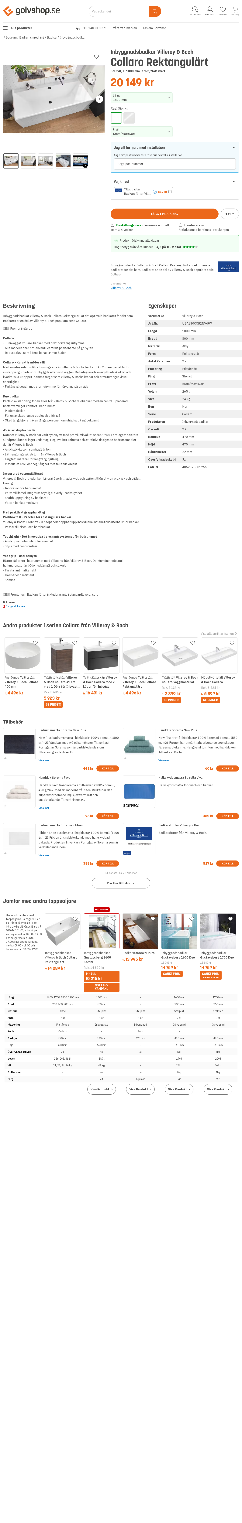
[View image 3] (45, 161)
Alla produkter (21, 28)
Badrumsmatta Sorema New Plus (62, 730)
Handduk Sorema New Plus (177, 730)
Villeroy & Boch (121, 288)
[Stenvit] (116, 118)
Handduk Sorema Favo (55, 777)
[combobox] (142, 98)
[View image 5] (80, 161)
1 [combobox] (228, 214)
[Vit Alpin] (129, 118)
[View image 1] (11, 161)
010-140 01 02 (92, 28)
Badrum (11, 37)
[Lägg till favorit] (96, 57)
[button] (143, 191)
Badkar (52, 37)
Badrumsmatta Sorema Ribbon (61, 825)
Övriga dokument (16, 606)
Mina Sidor (209, 14)
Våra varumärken (125, 28)
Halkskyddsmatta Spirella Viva (180, 777)
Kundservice (195, 14)
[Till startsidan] (31, 11)
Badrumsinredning (31, 37)
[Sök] (155, 11)
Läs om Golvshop (155, 28)
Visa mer (44, 760)
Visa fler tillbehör (118, 883)
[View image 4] (63, 161)
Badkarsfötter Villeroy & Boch (179, 825)
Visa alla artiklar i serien (217, 633)
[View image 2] (28, 161)
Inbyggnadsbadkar (73, 37)
